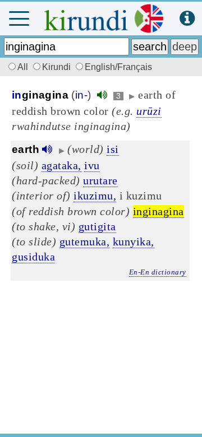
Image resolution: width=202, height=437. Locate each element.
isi (113, 149)
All (23, 67)
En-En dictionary (157, 272)
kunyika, (133, 241)
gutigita (97, 226)
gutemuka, (84, 241)
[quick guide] (187, 19)
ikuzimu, (95, 195)
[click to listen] (102, 95)
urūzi (149, 111)
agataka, (61, 165)
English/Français (118, 67)
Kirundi (57, 67)
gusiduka (33, 256)
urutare (100, 180)
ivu (92, 165)
